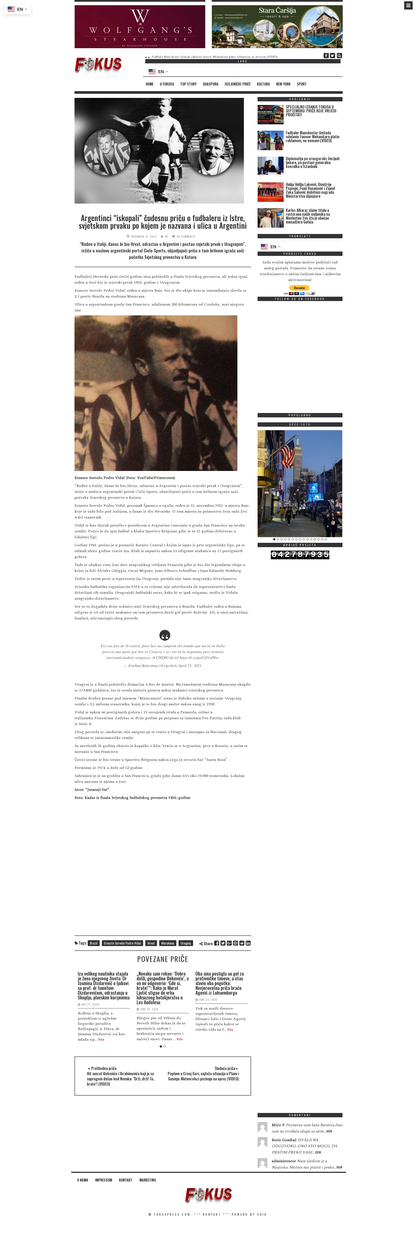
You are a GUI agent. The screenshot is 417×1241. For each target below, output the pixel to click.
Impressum (103, 1180)
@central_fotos (137, 645)
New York (283, 84)
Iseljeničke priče (238, 84)
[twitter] (332, 55)
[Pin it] (235, 943)
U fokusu (167, 84)
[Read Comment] (262, 1128)
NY (166, 236)
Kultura (263, 84)
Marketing (147, 1180)
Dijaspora (210, 84)
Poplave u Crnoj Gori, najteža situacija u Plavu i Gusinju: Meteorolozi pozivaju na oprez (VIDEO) (203, 1076)
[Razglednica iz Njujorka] (300, 483)
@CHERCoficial (165, 657)
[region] (139, 26)
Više (101, 1039)
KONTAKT (212, 1214)
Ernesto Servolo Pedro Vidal (122, 943)
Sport (302, 84)
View (329, 1131)
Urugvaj (186, 943)
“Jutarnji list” (97, 790)
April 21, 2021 (190, 665)
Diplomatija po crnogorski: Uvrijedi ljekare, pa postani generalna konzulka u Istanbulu (312, 162)
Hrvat (151, 943)
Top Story (188, 84)
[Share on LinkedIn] (248, 943)
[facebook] (326, 55)
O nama (82, 1180)
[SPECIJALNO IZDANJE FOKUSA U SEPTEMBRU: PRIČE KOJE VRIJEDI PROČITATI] (271, 115)
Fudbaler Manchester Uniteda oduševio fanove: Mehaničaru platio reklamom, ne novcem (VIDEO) (215, 57)
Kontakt (125, 1180)
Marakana (167, 943)
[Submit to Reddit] (242, 943)
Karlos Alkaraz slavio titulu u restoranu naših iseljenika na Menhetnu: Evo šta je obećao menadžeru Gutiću (308, 216)
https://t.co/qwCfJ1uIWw (199, 657)
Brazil (94, 943)
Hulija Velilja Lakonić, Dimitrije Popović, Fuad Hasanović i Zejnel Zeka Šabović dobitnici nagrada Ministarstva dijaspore (310, 190)
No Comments (186, 236)
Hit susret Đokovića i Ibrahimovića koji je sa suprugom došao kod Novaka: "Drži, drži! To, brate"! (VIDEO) (120, 1079)
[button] (139, 26)
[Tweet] (223, 943)
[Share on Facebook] (217, 943)
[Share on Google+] (229, 943)
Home (150, 84)
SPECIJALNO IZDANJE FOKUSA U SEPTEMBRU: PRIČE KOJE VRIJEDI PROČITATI (311, 110)
